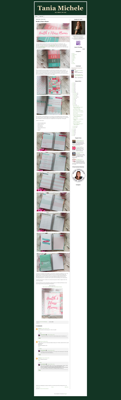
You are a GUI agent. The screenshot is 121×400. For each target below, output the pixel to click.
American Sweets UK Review (78, 114)
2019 (73, 90)
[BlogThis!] (50, 321)
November (75, 94)
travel (73, 62)
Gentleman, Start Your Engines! (78, 111)
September (75, 97)
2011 (73, 135)
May (74, 102)
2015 (73, 131)
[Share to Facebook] (52, 321)
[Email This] (49, 321)
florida (73, 60)
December (75, 93)
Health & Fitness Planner (77, 121)
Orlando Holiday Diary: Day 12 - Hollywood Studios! (78, 107)
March (74, 104)
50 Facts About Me (79, 146)
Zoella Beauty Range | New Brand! (79, 153)
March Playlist (75, 117)
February (74, 126)
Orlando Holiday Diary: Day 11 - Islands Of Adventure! (78, 116)
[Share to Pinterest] (53, 321)
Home (36, 16)
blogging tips (74, 54)
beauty (73, 53)
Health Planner (43, 46)
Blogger (65, 393)
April (74, 103)
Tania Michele (43, 334)
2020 (73, 89)
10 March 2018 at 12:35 (50, 350)
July (74, 99)
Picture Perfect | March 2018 (78, 110)
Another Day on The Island (79, 70)
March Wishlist (75, 113)
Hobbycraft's (52, 45)
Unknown (40, 328)
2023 (73, 85)
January (74, 127)
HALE (39, 341)
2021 (73, 88)
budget (73, 55)
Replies (40, 348)
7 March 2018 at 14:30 (45, 328)
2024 (73, 84)
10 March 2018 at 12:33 (50, 334)
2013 (73, 134)
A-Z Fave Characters (76, 122)
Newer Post (38, 387)
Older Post (66, 387)
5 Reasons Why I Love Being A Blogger (78, 119)
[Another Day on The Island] (73, 72)
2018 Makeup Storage (76, 109)
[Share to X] (51, 321)
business (73, 56)
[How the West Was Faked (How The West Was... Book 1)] (73, 76)
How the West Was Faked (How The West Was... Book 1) (79, 75)
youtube (73, 63)
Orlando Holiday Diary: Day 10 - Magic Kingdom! (78, 124)
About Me (41, 16)
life (72, 61)
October (74, 95)
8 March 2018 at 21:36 (44, 341)
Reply (39, 331)
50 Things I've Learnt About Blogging (79, 159)
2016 (73, 130)
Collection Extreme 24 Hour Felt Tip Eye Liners (80, 140)
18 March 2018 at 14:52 (50, 364)
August (74, 98)
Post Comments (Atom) (44, 388)
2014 (73, 132)
